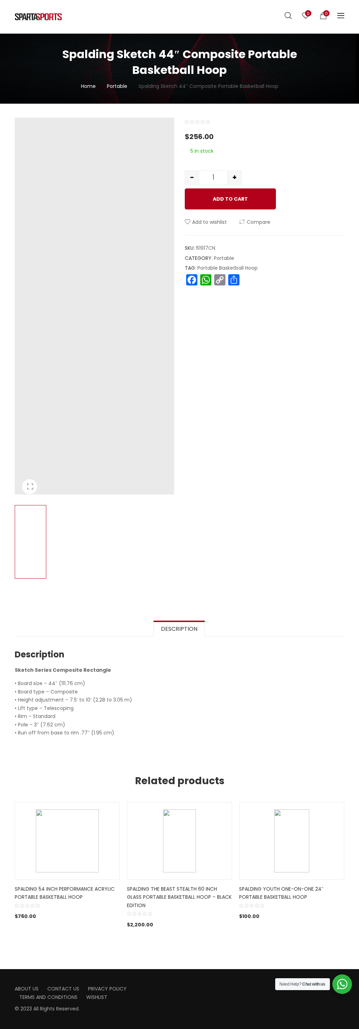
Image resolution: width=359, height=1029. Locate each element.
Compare (258, 222)
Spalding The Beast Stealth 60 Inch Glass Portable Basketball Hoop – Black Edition (179, 897)
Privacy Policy (107, 988)
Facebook (187, 986)
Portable (117, 86)
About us (27, 988)
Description (179, 629)
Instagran (198, 986)
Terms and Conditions (48, 997)
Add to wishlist (209, 222)
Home (88, 86)
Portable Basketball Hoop (227, 267)
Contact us (63, 988)
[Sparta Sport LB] (38, 16)
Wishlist (96, 997)
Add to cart (230, 198)
